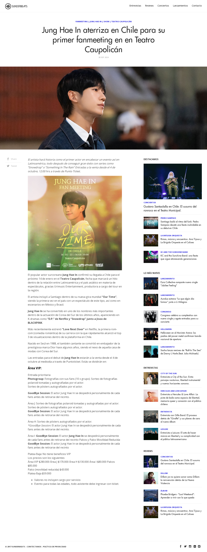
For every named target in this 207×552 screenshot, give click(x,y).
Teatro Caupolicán (121, 21)
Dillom (164, 473)
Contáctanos (34, 546)
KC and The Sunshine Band (174, 252)
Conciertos (163, 5)
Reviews (149, 5)
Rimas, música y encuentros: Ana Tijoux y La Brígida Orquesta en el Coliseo (181, 241)
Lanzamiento (167, 278)
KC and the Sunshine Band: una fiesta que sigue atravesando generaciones (179, 257)
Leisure (164, 429)
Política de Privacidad (54, 546)
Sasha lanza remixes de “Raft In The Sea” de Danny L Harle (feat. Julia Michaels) (181, 352)
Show (106, 21)
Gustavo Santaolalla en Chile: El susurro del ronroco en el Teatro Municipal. (170, 208)
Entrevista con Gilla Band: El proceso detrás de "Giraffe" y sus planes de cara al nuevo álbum (180, 418)
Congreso (166, 311)
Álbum (164, 490)
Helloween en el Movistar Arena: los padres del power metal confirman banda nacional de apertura (181, 336)
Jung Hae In (96, 21)
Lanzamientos (180, 5)
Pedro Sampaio (168, 218)
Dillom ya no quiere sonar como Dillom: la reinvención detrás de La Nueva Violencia (180, 480)
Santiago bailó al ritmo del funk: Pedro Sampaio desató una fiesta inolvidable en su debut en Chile (181, 225)
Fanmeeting (82, 21)
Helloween (166, 329)
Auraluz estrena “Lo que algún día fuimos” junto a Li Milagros (177, 300)
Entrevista (166, 411)
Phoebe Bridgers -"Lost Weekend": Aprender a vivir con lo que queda (178, 496)
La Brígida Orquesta (171, 235)
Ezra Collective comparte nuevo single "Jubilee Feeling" (179, 284)
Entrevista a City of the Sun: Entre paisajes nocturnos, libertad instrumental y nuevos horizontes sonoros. (180, 380)
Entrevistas (135, 5)
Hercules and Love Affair (174, 391)
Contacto (197, 5)
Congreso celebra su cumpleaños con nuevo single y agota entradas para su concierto (179, 318)
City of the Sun (169, 373)
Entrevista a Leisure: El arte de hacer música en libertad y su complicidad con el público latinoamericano (180, 436)
